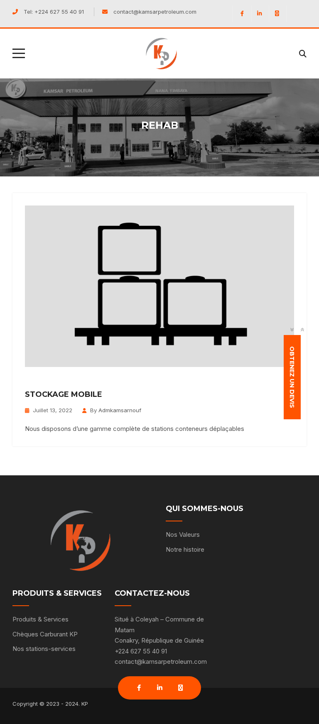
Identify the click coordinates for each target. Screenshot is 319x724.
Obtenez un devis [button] (292, 377)
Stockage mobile (63, 394)
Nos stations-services (44, 649)
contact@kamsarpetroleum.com (154, 11)
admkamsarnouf (119, 410)
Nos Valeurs (183, 534)
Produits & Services (40, 619)
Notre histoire (185, 549)
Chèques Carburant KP (45, 634)
